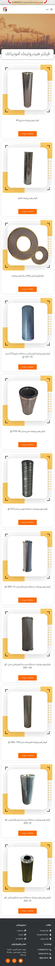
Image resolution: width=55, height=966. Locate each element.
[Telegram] (21, 961)
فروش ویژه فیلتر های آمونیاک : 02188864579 (27, 2)
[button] (49, 9)
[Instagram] (8, 961)
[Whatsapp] (14, 961)
